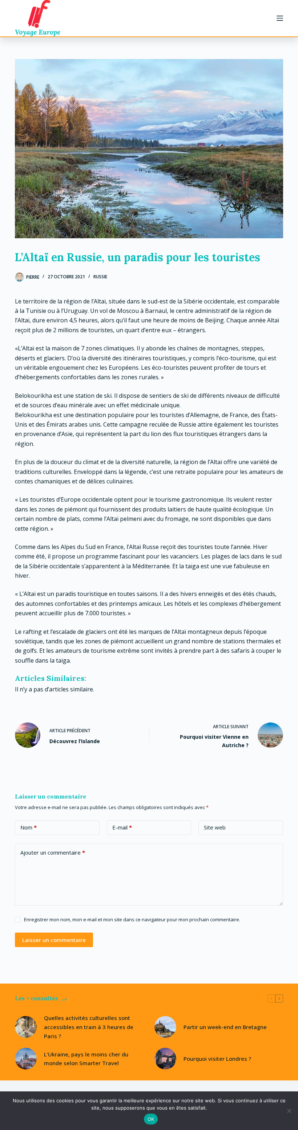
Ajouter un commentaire (52, 852)
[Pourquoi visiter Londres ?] (165, 1059)
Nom (28, 827)
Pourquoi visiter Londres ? (217, 1058)
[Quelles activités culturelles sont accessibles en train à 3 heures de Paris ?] (26, 1027)
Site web (215, 827)
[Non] (289, 1110)
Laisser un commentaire (54, 939)
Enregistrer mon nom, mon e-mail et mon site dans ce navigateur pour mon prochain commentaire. (132, 919)
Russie (100, 277)
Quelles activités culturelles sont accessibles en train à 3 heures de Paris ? (88, 1027)
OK (151, 1119)
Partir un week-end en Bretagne (225, 1027)
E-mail (122, 827)
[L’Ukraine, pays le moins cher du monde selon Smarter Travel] (26, 1059)
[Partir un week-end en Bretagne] (165, 1027)
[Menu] (280, 18)
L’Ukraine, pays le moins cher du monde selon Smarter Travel (86, 1059)
